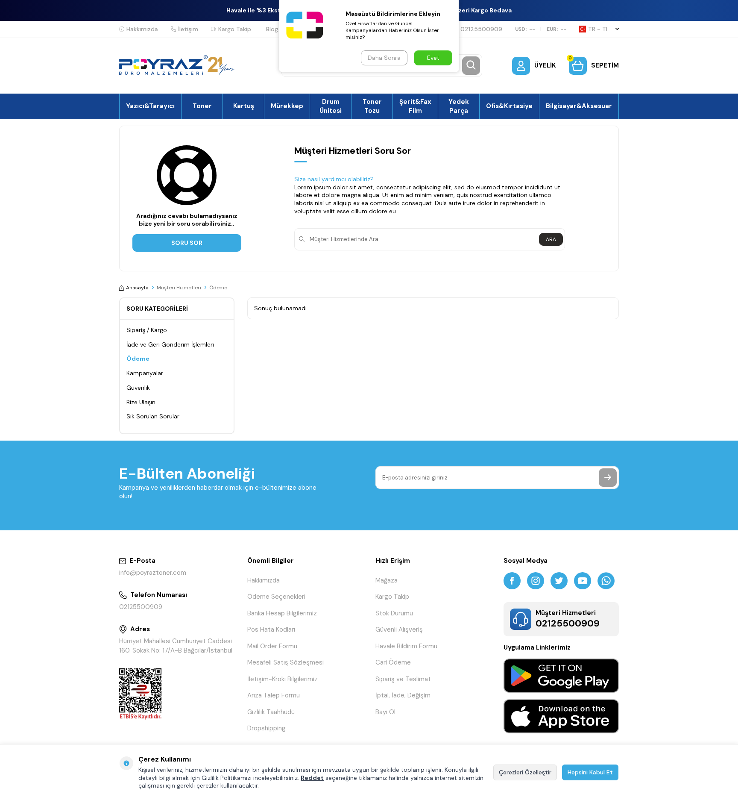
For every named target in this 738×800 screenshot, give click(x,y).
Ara (551, 239)
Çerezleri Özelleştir (525, 772)
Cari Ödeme (393, 662)
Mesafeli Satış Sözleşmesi (285, 662)
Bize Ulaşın (140, 402)
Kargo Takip (234, 29)
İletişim (188, 29)
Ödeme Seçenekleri (276, 596)
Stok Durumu (394, 613)
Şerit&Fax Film (415, 106)
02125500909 (481, 29)
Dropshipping (266, 728)
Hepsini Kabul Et (590, 772)
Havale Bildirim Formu (406, 646)
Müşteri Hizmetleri (179, 287)
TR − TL (598, 29)
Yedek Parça (458, 106)
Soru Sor (186, 243)
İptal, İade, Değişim (402, 695)
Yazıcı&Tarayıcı (150, 106)
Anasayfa (137, 287)
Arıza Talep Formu (273, 695)
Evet (433, 58)
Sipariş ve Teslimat (403, 679)
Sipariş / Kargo (146, 330)
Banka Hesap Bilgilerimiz (282, 613)
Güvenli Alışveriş (399, 629)
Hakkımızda (142, 29)
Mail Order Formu (272, 646)
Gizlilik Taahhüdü (271, 712)
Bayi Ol (385, 712)
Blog (272, 29)
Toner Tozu (372, 106)
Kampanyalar (144, 373)
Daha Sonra (384, 58)
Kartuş (243, 106)
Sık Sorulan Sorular (152, 416)
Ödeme (137, 358)
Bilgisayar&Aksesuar (579, 106)
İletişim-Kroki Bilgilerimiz (282, 679)
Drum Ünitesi (330, 106)
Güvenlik (138, 387)
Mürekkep (287, 106)
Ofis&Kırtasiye (509, 106)
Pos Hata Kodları (271, 629)
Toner (202, 106)
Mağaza (386, 580)
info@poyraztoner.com (152, 572)
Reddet (312, 778)
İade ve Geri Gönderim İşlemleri (170, 344)
